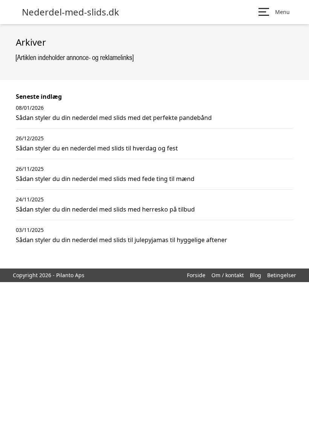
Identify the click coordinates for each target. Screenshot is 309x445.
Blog (255, 275)
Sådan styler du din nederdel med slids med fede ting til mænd (105, 179)
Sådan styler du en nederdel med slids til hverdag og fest (97, 148)
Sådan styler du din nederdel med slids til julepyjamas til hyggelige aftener (121, 240)
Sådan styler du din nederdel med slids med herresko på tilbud (105, 209)
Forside (196, 275)
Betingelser (281, 275)
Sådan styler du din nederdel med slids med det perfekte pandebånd (114, 118)
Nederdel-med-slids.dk (70, 12)
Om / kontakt (227, 275)
